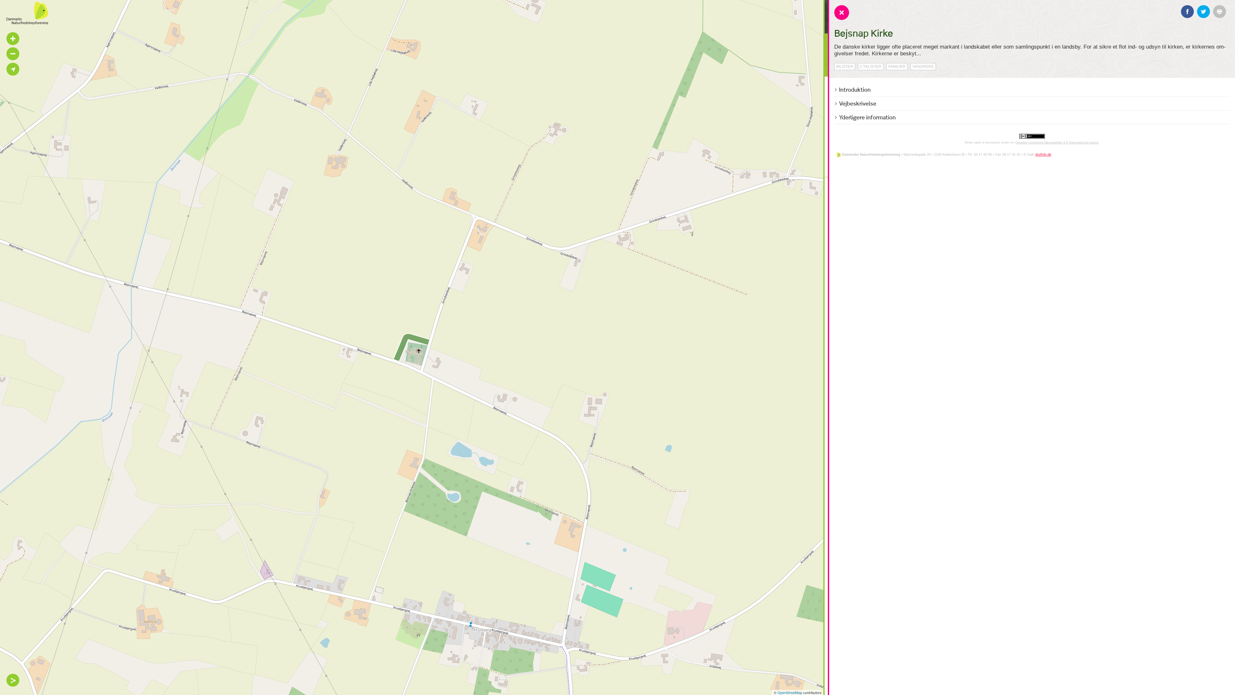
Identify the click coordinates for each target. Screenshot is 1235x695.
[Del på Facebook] (1187, 11)
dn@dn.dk (1043, 154)
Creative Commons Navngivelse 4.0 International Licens (1056, 142)
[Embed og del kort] (12, 680)
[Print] (1219, 11)
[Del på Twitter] (1203, 11)
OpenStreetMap (789, 692)
